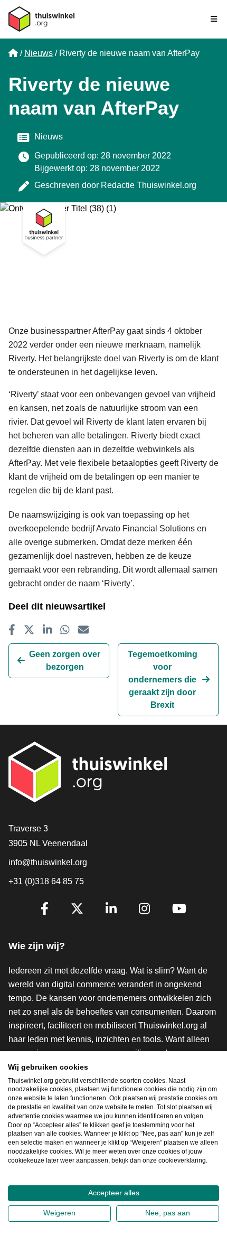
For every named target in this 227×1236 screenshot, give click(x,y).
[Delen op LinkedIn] (47, 629)
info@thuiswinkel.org (47, 862)
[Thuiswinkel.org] (41, 19)
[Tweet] (29, 629)
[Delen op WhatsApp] (65, 629)
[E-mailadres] (83, 629)
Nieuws (38, 53)
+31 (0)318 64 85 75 (46, 881)
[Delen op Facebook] (11, 629)
